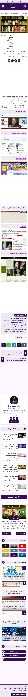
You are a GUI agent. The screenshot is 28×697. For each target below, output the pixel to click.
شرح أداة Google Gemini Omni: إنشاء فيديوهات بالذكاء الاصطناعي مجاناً (10, 435)
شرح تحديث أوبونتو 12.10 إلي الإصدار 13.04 (14, 607)
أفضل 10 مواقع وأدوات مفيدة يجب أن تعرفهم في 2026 (10, 445)
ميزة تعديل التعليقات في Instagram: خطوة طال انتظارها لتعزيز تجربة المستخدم (11, 456)
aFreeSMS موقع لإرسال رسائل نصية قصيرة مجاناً (14, 577)
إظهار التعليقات (12, 497)
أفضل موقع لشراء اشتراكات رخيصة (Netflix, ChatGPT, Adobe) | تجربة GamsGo (10, 467)
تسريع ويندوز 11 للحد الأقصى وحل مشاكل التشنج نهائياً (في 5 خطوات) (14, 330)
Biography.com (21, 111)
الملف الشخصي (13, 421)
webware (17, 13)
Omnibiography (21, 158)
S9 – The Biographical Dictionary (15, 133)
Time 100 (23, 226)
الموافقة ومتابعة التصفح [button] (18, 694)
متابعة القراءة (7, 533)
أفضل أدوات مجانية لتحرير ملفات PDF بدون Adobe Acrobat (11, 486)
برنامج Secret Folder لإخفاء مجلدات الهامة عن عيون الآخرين (14, 592)
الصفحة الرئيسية (24, 13)
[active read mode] (19, 60)
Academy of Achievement (18, 253)
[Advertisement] (20, 39)
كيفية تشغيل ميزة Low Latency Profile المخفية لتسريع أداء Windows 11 (14, 637)
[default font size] (12, 60)
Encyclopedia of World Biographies (14, 208)
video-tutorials (20, 533)
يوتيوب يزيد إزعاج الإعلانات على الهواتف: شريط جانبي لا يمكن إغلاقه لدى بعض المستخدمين (14, 320)
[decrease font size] (15, 60)
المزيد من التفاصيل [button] (16, 690)
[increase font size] (9, 60)
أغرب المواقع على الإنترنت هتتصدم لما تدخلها (14, 622)
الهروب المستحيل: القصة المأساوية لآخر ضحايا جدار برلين (14, 325)
